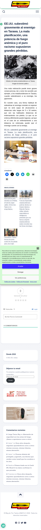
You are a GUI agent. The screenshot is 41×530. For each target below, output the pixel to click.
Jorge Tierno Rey (14, 434)
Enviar (11, 380)
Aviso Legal (33, 281)
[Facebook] (16, 523)
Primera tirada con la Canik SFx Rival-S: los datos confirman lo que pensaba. (20, 468)
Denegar (20, 272)
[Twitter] (22, 523)
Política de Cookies (9, 281)
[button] (38, 248)
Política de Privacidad (23, 281)
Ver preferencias (20, 278)
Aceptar (20, 266)
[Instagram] (19, 523)
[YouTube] (25, 523)
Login (35, 309)
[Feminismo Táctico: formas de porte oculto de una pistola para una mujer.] (10, 232)
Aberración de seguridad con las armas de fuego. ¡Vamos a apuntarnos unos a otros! (19, 437)
